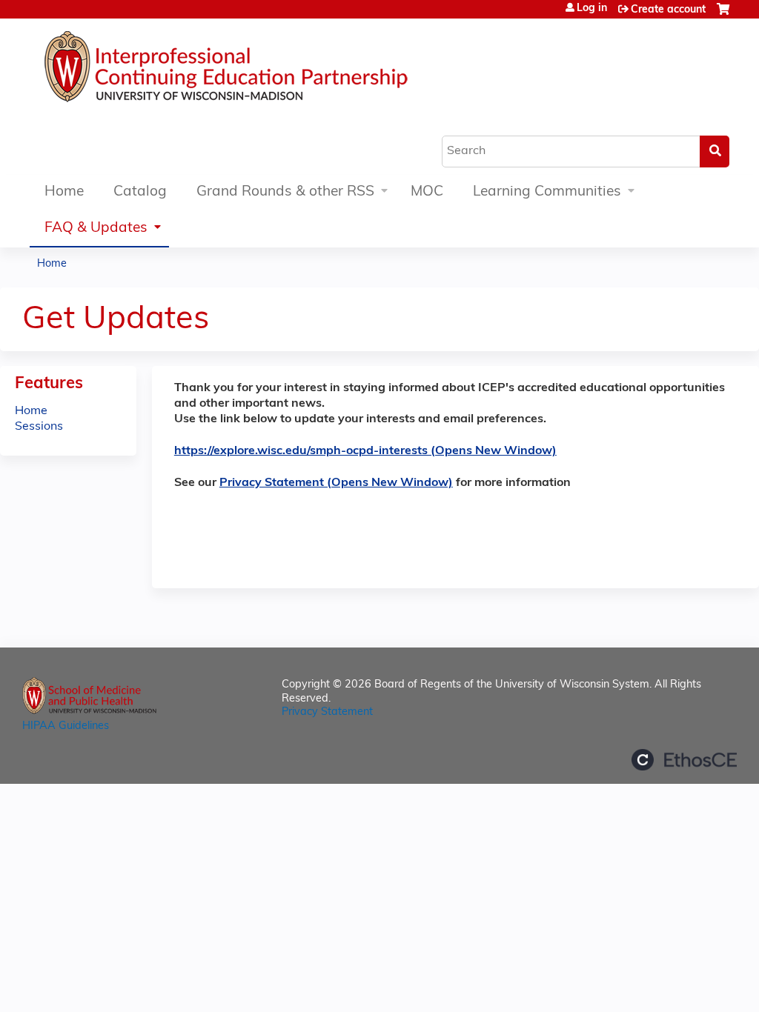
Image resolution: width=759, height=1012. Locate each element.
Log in (592, 9)
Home (64, 192)
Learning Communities (547, 192)
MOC (427, 192)
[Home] (270, 70)
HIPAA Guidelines (65, 726)
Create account (668, 10)
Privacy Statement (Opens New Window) (336, 483)
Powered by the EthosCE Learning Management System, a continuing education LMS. (684, 759)
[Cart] (723, 15)
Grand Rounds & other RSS (285, 192)
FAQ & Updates (96, 229)
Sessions (39, 427)
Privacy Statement (327, 712)
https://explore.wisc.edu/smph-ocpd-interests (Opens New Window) (365, 451)
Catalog (140, 192)
